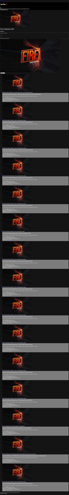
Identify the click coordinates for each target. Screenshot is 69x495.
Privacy (5, 492)
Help (1, 492)
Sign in (28, 8)
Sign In (7, 9)
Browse (1, 8)
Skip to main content (3, 0)
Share (5, 31)
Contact (9, 8)
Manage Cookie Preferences (13, 492)
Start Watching (24, 8)
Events (7, 8)
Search (4, 8)
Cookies (7, 492)
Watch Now (15, 8)
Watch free (2, 31)
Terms (3, 492)
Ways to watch (19, 8)
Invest (12, 8)
